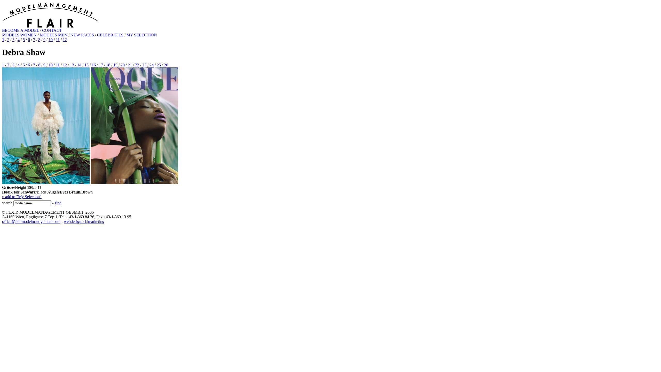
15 (86, 65)
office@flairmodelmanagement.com (31, 221)
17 (101, 65)
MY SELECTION (142, 35)
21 (130, 65)
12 (65, 39)
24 (151, 65)
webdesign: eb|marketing (84, 221)
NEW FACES (82, 35)
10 (51, 39)
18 (108, 65)
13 (72, 65)
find (58, 203)
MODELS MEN (53, 35)
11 (58, 39)
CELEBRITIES (110, 35)
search (7, 203)
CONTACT (52, 30)
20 (123, 65)
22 (137, 65)
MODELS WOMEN (19, 35)
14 (79, 65)
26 (166, 65)
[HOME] (50, 27)
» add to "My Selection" (22, 197)
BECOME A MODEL (20, 30)
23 (144, 65)
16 (94, 65)
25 (159, 65)
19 (115, 65)
